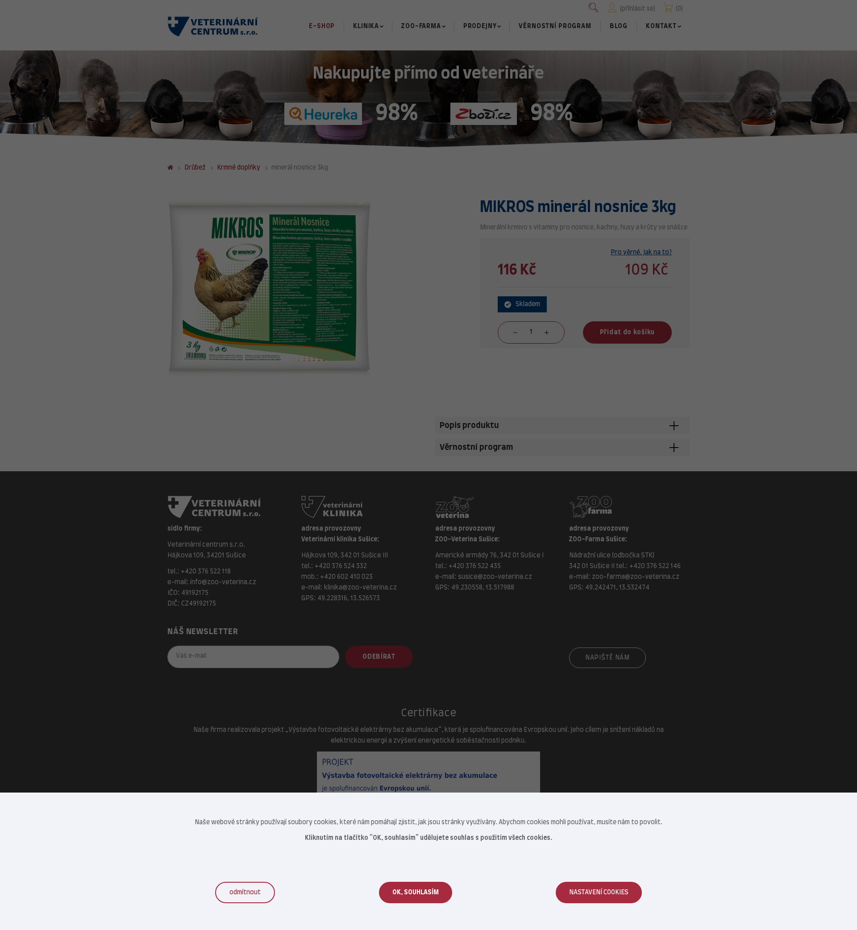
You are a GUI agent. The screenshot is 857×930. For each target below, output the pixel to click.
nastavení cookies (598, 892)
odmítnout (245, 892)
